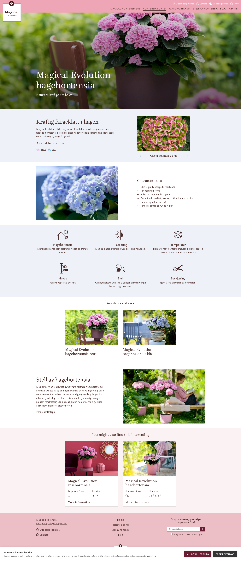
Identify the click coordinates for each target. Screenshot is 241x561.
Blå (54, 149)
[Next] (185, 156)
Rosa (43, 149)
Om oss (234, 8)
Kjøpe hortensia (179, 8)
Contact (203, 4)
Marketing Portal (220, 4)
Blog (223, 8)
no (235, 4)
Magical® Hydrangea (12, 12)
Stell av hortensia (205, 8)
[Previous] (142, 156)
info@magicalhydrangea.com (51, 523)
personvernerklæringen (193, 534)
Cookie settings (225, 554)
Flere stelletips (45, 411)
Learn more (151, 556)
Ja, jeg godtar (188, 534)
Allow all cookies (198, 554)
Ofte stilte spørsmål (185, 4)
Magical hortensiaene (125, 8)
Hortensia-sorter (154, 8)
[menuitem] (125, 9)
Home (120, 519)
